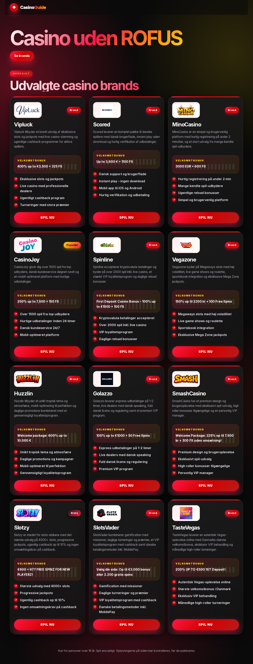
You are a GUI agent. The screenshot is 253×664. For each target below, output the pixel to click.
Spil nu (47, 217)
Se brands (22, 56)
